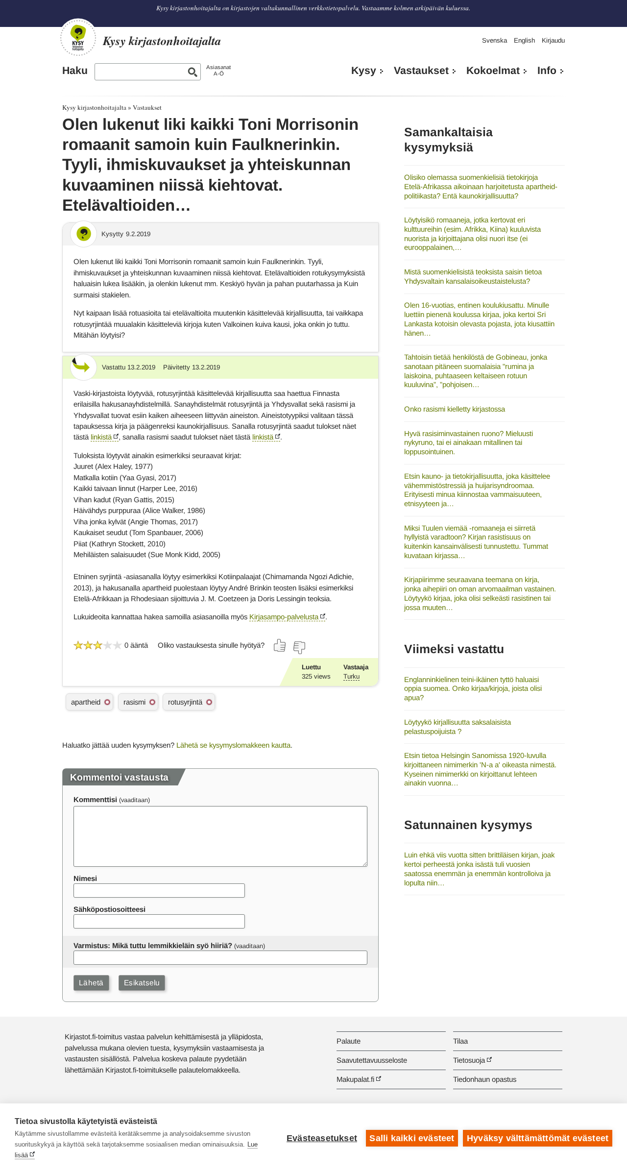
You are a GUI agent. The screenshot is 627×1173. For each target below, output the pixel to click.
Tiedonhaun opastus (484, 1079)
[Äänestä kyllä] (280, 645)
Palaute (349, 1041)
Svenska (494, 40)
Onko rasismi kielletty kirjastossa (454, 409)
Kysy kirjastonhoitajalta (94, 107)
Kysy (363, 70)
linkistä (101, 437)
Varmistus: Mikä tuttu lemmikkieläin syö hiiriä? (152, 945)
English (524, 40)
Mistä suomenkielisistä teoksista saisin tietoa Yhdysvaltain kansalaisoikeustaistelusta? (473, 276)
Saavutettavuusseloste (372, 1060)
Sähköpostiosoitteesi (109, 909)
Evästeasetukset (322, 1138)
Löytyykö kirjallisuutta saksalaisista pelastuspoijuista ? (457, 726)
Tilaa (460, 1041)
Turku (351, 676)
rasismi (134, 702)
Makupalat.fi (355, 1079)
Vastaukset (421, 70)
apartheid (85, 702)
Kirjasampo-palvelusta (283, 616)
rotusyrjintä (185, 702)
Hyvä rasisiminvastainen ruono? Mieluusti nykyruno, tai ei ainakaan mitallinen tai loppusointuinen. (468, 442)
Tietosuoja (469, 1060)
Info (546, 70)
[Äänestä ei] (298, 647)
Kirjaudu (553, 40)
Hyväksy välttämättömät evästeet (537, 1138)
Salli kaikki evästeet (411, 1138)
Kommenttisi (95, 799)
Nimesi (85, 878)
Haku (75, 70)
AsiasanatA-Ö (218, 70)
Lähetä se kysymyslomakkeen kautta (233, 745)
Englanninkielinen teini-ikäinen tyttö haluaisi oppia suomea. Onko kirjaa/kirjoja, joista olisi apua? (473, 688)
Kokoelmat (493, 70)
